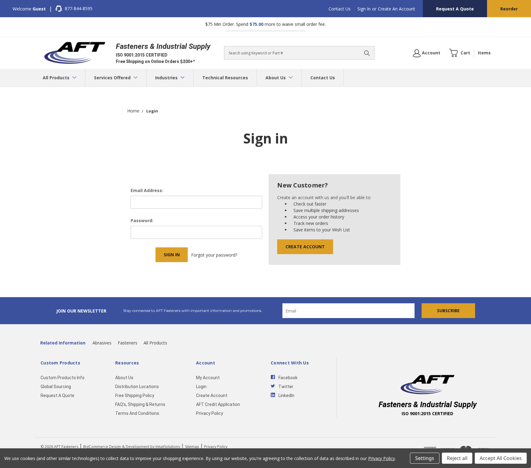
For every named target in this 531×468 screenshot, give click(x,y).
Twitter (285, 386)
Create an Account (396, 9)
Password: (142, 220)
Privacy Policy (209, 413)
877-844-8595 (78, 8)
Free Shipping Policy (134, 395)
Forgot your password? (214, 255)
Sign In (364, 9)
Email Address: (147, 190)
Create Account (305, 247)
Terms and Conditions (137, 413)
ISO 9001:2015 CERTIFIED (141, 55)
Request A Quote (455, 9)
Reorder (509, 9)
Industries (167, 78)
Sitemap (192, 446)
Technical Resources (225, 78)
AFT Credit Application (218, 404)
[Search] (367, 53)
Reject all (457, 458)
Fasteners (127, 343)
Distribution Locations (137, 386)
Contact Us (339, 9)
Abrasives (102, 343)
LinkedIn (286, 395)
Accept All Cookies (501, 458)
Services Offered (113, 78)
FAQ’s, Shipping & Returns (140, 404)
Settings (424, 458)
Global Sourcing (56, 386)
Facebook (287, 377)
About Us (276, 78)
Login (201, 386)
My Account (208, 377)
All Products (57, 78)
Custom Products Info (63, 377)
